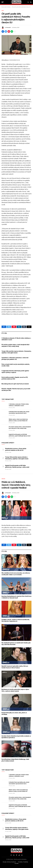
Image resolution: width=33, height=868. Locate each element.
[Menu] (3, 2)
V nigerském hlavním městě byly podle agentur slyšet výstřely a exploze (15, 371)
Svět (3, 10)
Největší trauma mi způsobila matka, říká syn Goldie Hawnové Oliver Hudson (15, 667)
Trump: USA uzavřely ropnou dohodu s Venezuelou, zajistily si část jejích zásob (16, 352)
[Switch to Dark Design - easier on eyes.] (28, 2)
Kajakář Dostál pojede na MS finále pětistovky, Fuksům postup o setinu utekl (17, 466)
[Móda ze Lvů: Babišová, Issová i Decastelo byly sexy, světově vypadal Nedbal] (16, 510)
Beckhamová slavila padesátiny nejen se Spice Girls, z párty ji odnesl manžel (15, 690)
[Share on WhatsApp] (12, 31)
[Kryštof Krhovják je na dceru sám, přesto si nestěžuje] (16, 702)
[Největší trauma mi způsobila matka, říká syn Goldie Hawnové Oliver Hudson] (16, 655)
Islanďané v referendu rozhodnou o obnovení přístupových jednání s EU (15, 358)
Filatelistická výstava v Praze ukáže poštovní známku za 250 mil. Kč (15, 449)
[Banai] (16, 2)
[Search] (30, 2)
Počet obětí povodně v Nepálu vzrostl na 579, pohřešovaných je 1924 (15, 378)
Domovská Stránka (6, 7)
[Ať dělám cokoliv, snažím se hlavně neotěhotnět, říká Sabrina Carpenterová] (16, 609)
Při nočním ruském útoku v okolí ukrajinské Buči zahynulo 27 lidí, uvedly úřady (15, 345)
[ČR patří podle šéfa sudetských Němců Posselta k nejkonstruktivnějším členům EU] (16, 45)
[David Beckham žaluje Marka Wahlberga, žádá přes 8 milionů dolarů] (16, 748)
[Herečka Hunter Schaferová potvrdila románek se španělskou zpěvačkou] (16, 725)
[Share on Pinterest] (9, 31)
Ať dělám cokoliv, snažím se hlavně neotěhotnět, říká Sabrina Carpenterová (15, 620)
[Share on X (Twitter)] (6, 31)
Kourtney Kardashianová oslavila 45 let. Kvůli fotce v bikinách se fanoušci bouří (16, 597)
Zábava (3, 478)
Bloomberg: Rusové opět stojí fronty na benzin (15, 384)
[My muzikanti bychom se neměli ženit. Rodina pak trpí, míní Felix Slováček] (16, 632)
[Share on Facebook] (3, 31)
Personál (8, 27)
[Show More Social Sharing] (15, 31)
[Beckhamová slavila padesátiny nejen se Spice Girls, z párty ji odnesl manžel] (16, 679)
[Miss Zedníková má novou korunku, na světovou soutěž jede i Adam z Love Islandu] (16, 562)
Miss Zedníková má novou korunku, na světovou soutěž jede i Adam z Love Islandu (16, 573)
